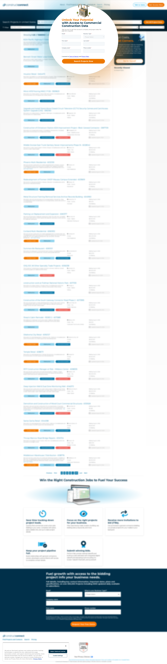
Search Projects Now (83, 61)
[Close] (66, 646)
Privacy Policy (37, 659)
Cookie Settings (58, 655)
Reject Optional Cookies (57, 651)
